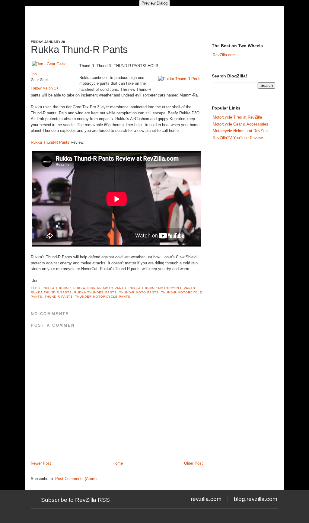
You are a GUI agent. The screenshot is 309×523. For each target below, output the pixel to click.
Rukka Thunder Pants (95, 292)
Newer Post (41, 463)
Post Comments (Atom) (76, 478)
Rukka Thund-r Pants (51, 292)
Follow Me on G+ (45, 88)
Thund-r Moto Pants (139, 292)
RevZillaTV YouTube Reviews (239, 138)
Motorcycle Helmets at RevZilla (240, 131)
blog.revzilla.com (255, 499)
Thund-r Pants (59, 296)
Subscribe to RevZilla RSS (75, 500)
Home (118, 463)
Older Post (193, 463)
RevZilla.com (224, 55)
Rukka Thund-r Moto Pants (99, 288)
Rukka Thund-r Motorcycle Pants (162, 288)
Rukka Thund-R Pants (79, 49)
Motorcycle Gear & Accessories (240, 124)
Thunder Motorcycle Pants (102, 296)
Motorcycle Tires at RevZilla (237, 117)
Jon (34, 74)
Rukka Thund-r (57, 288)
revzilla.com (206, 499)
